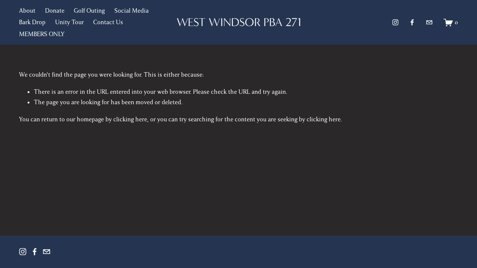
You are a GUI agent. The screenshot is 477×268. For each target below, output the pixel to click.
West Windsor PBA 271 (239, 22)
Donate (54, 11)
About (27, 11)
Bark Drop (32, 22)
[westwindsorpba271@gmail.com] (429, 22)
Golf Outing (89, 11)
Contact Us (108, 22)
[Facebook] (412, 22)
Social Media (131, 11)
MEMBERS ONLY (41, 34)
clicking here (130, 119)
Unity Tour (69, 22)
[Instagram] (395, 22)
